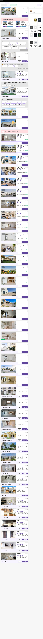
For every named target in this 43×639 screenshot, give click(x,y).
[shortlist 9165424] (26, 245)
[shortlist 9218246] (26, 267)
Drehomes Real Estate (5, 153)
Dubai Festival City (15, 104)
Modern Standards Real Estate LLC (7, 484)
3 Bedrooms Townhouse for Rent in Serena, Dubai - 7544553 (21, 554)
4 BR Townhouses (12, 85)
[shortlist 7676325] (26, 222)
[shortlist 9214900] (26, 211)
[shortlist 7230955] (26, 498)
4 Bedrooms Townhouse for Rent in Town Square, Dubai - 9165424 (21, 245)
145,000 (19, 136)
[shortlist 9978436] (26, 53)
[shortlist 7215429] (26, 531)
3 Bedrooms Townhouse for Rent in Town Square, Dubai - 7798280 (21, 234)
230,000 (20, 312)
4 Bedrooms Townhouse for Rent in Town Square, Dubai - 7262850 (21, 179)
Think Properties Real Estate (6, 128)
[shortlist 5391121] (26, 30)
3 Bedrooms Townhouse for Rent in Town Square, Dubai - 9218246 (21, 267)
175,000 (20, 180)
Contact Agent (25, 38)
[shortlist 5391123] (26, 71)
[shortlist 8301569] (26, 344)
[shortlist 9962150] (26, 167)
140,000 (19, 9)
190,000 (20, 246)
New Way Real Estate (5, 418)
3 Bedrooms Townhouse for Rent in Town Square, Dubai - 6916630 (21, 201)
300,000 (20, 423)
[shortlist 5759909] (26, 333)
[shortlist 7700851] (26, 289)
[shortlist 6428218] (26, 454)
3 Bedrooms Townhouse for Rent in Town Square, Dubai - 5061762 (21, 135)
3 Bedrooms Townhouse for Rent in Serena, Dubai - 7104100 (21, 510)
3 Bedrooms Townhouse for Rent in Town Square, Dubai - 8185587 (21, 278)
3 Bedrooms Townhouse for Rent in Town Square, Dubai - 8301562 (21, 190)
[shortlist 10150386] (26, 487)
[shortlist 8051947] (26, 388)
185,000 (20, 147)
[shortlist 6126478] (26, 377)
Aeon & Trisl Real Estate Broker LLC (7, 117)
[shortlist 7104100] (26, 509)
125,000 (20, 467)
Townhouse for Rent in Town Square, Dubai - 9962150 (21, 168)
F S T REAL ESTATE (5, 506)
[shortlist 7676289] (26, 399)
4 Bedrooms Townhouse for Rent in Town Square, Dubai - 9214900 (21, 212)
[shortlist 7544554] (26, 145)
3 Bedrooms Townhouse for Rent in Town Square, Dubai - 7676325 (21, 223)
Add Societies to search (23, 50)
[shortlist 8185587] (26, 278)
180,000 (19, 55)
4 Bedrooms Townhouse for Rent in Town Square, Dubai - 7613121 (21, 157)
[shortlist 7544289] (26, 520)
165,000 (20, 301)
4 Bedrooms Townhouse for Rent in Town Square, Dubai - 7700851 (21, 289)
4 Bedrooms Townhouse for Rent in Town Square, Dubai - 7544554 (21, 146)
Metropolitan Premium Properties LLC (7, 385)
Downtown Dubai (5, 104)
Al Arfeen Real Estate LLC (5, 473)
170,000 (20, 158)
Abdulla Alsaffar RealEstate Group (7, 429)
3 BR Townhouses (5, 85)
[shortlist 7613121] (26, 156)
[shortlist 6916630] (26, 200)
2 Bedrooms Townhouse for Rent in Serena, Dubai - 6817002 (21, 543)
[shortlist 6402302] (26, 443)
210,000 (20, 323)
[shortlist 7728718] (26, 109)
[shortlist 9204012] (26, 432)
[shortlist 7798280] (26, 233)
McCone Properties (5, 61)
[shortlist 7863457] (26, 300)
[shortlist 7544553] (26, 553)
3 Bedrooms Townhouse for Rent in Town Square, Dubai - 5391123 (21, 72)
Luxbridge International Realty (6, 451)
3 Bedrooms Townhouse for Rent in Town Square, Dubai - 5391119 (21, 256)
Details (19, 38)
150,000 (19, 90)
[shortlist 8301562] (26, 189)
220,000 (20, 290)
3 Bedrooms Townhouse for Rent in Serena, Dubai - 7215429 (21, 532)
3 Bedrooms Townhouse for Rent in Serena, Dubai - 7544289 (21, 521)
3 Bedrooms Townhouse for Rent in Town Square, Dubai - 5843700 (21, 8)
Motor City (10, 104)
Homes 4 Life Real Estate (5, 38)
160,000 (20, 191)
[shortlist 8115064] (26, 476)
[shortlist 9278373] (26, 322)
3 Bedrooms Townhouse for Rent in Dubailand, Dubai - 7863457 (21, 300)
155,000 (20, 500)
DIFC (20, 104)
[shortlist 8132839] (26, 465)
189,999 (20, 456)
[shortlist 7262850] (26, 178)
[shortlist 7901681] (26, 120)
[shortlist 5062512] (26, 355)
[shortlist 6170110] (26, 410)
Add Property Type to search (23, 68)
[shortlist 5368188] (26, 88)
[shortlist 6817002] (26, 542)
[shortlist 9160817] (26, 366)
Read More (26, 12)
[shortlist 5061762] (26, 134)
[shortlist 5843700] (26, 8)
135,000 (20, 544)
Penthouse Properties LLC (6, 407)
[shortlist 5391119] (26, 256)
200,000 (20, 478)
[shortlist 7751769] (26, 311)
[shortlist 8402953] (26, 421)
